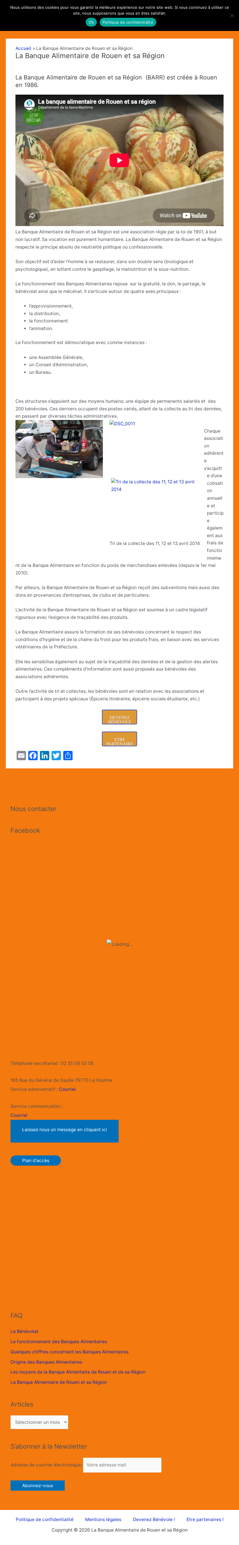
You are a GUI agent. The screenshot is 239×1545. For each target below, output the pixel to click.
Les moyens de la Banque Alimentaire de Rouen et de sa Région (77, 1372)
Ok (91, 22)
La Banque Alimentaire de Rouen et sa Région (58, 1382)
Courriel (67, 1089)
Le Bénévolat (24, 1331)
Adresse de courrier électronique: (46, 1465)
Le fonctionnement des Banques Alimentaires (58, 1341)
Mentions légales (103, 1519)
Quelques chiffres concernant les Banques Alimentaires (69, 1352)
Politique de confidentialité (44, 1519)
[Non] (232, 15)
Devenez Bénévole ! (154, 1519)
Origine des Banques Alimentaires (46, 1362)
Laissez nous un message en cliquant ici (64, 1129)
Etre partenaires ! (205, 1519)
